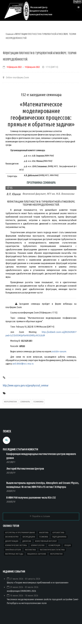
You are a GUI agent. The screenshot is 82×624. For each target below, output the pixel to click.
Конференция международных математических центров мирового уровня (41, 455)
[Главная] (26, 10)
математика (30, 550)
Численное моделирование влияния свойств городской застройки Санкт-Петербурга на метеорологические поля (43, 601)
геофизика (38, 402)
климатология (37, 545)
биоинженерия (11, 537)
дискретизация (11, 541)
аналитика (43, 533)
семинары (25, 402)
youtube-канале (58, 351)
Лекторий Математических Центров (25, 468)
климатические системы (16, 545)
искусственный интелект (46, 541)
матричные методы (14, 554)
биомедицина (29, 537)
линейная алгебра (13, 550)
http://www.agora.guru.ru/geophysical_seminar (25, 385)
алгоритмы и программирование (20, 533)
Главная (9, 34)
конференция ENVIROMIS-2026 (21, 591)
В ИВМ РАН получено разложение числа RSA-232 (31, 497)
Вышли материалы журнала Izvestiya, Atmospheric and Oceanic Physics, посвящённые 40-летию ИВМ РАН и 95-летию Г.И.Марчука (42, 484)
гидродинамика (59, 537)
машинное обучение (36, 554)
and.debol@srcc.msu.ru (23, 363)
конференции (54, 545)
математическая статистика (52, 550)
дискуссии (26, 541)
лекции (67, 545)
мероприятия (10, 402)
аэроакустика (58, 533)
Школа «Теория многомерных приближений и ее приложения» (37, 582)
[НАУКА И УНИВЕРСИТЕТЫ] (13, 10)
